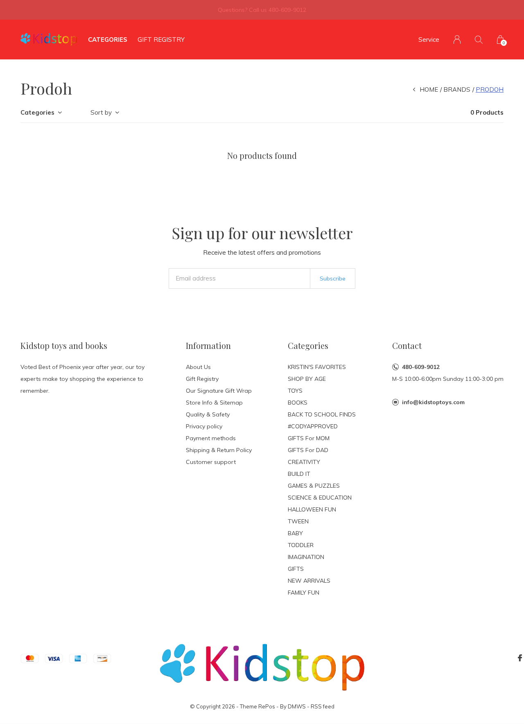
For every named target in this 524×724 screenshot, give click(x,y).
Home (429, 89)
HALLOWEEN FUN (312, 509)
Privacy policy (204, 426)
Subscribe (333, 278)
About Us (198, 367)
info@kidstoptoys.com (433, 402)
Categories (107, 39)
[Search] (479, 39)
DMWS (297, 706)
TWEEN (298, 521)
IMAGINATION (306, 557)
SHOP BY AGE (307, 378)
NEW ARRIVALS (309, 580)
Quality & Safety (208, 414)
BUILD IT (299, 473)
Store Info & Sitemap (214, 402)
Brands (456, 89)
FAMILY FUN (303, 592)
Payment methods (211, 438)
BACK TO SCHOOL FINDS (322, 414)
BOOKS (297, 402)
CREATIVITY (304, 462)
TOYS (295, 390)
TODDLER (301, 545)
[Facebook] (520, 658)
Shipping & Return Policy (219, 450)
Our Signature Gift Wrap (219, 390)
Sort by (101, 112)
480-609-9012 (421, 367)
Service (428, 39)
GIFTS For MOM (309, 438)
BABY (295, 533)
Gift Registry (161, 39)
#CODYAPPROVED (313, 426)
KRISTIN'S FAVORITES (317, 367)
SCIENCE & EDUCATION (320, 497)
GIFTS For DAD (308, 450)
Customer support (211, 462)
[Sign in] (457, 39)
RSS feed (322, 706)
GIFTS (296, 568)
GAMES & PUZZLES (314, 485)
